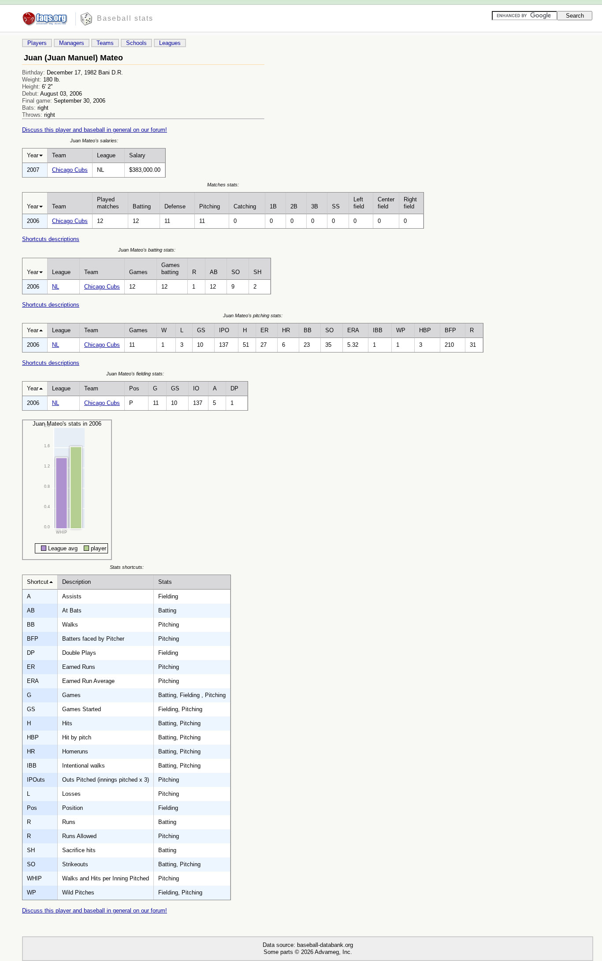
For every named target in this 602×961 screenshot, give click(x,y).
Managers (71, 43)
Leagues (170, 43)
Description (76, 582)
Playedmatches (108, 203)
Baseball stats (125, 18)
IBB (378, 330)
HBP (425, 330)
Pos (134, 388)
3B (314, 206)
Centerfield (386, 203)
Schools (136, 43)
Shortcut (37, 582)
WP (400, 330)
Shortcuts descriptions (50, 239)
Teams (105, 43)
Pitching (209, 206)
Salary (137, 155)
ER (264, 330)
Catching (245, 206)
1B (273, 206)
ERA (353, 330)
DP (234, 388)
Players (37, 43)
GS (201, 330)
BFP (450, 330)
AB (214, 272)
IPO (224, 330)
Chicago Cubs (70, 170)
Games (138, 272)
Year (32, 155)
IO (196, 388)
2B (293, 206)
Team (59, 155)
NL (55, 286)
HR (286, 330)
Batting (142, 206)
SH (257, 272)
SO (235, 272)
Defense (175, 206)
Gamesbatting (170, 268)
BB (308, 330)
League (106, 155)
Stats (165, 582)
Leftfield (358, 203)
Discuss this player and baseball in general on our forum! (94, 129)
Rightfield (410, 203)
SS (336, 206)
